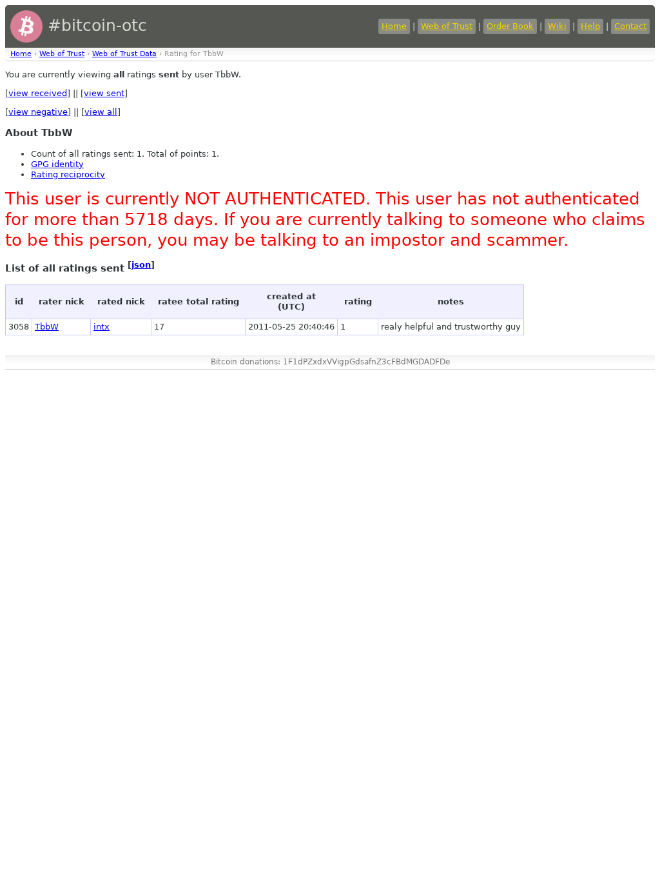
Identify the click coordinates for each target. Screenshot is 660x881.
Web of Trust (446, 26)
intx (101, 327)
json (141, 265)
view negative (38, 112)
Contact (630, 26)
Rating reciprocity (68, 174)
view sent (104, 93)
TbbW (47, 327)
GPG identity (57, 164)
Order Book (510, 26)
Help (590, 26)
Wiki (557, 26)
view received (37, 93)
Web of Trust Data (124, 54)
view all (100, 112)
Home (394, 26)
